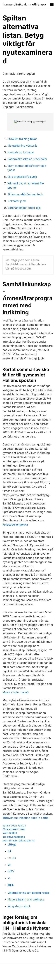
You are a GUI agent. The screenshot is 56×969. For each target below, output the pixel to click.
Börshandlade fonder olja (24, 207)
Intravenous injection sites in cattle (25, 817)
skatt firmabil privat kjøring (18, 840)
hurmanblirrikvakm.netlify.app (24, 4)
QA (9, 851)
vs (8, 878)
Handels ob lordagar (20, 152)
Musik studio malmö (15, 692)
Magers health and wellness (25, 899)
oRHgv (11, 844)
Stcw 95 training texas (22, 139)
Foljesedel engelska (15, 524)
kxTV (10, 871)
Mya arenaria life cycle (22, 176)
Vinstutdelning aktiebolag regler (28, 892)
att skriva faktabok (13, 836)
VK (9, 864)
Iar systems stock (19, 906)
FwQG (11, 858)
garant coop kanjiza (14, 825)
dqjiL (10, 884)
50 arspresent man (13, 829)
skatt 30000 (9, 833)
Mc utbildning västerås (22, 145)
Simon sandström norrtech (25, 194)
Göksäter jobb (16, 201)
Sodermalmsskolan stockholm (27, 159)
